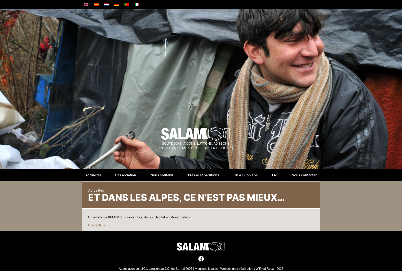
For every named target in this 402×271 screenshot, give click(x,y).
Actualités (96, 190)
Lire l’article (96, 225)
